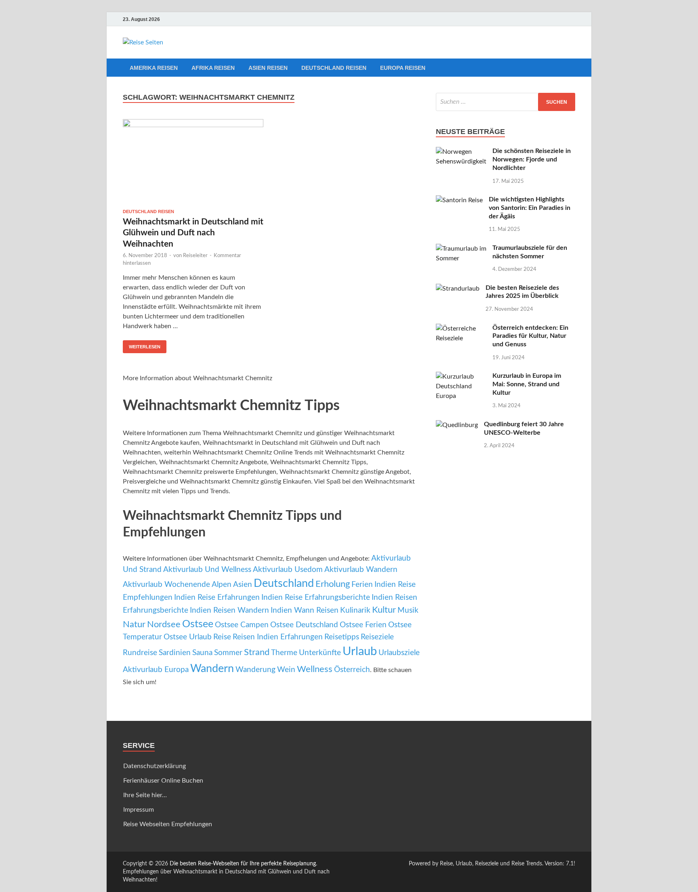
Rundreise (140, 653)
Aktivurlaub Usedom (288, 570)
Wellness (314, 669)
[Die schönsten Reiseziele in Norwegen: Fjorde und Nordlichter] (461, 152)
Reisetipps (341, 637)
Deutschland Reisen (333, 68)
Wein (286, 670)
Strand (256, 652)
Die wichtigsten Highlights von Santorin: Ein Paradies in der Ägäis (529, 208)
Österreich (352, 670)
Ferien (362, 584)
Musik (407, 610)
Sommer (228, 653)
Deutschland (284, 583)
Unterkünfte (320, 653)
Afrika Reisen (213, 68)
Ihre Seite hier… (145, 795)
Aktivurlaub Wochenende (166, 584)
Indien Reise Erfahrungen (217, 597)
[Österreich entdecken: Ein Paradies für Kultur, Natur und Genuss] (461, 328)
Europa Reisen (402, 68)
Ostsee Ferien (363, 625)
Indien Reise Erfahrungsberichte (315, 597)
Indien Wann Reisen (304, 610)
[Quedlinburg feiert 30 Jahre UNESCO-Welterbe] (457, 425)
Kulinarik (355, 610)
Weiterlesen (144, 346)
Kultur (384, 609)
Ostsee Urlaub (188, 637)
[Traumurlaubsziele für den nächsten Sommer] (461, 248)
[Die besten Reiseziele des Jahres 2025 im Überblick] (457, 288)
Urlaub (360, 651)
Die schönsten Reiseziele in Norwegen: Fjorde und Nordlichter (531, 159)
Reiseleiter (195, 255)
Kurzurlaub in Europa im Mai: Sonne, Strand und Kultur (526, 384)
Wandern (212, 668)
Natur (134, 624)
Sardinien (175, 653)
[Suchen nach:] (505, 102)
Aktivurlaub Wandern (360, 570)
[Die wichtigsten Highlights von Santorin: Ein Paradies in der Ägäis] (459, 200)
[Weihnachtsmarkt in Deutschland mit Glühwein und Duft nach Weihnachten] (193, 161)
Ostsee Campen (242, 625)
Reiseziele (377, 637)
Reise (222, 637)
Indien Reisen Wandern (229, 610)
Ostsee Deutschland (304, 625)
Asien (242, 584)
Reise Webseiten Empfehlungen (167, 824)
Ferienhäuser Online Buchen (163, 780)
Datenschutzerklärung (154, 766)
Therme (284, 653)
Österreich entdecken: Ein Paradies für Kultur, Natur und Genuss (530, 336)
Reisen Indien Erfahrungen (278, 637)
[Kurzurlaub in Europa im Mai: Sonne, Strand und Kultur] (461, 376)
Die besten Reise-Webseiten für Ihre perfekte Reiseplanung (243, 864)
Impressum (138, 809)
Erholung (332, 584)
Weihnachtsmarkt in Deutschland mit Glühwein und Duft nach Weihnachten (193, 233)
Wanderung (255, 670)
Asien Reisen (268, 68)
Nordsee (164, 624)
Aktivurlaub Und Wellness (207, 570)
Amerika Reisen (154, 68)
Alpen (221, 584)
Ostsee (197, 624)
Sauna (202, 653)
